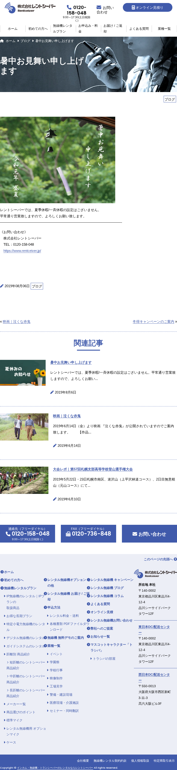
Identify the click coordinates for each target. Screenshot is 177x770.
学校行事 (56, 670)
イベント (56, 654)
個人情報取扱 (140, 760)
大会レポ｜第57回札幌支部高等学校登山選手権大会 (93, 469)
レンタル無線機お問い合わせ (112, 620)
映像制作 (56, 678)
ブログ (25, 41)
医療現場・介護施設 (64, 702)
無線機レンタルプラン (62, 28)
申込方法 (53, 607)
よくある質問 (139, 28)
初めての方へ (38, 28)
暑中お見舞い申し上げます (71, 362)
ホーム (13, 28)
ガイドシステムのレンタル (25, 646)
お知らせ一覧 (100, 636)
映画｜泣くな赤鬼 (16, 321)
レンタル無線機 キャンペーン (112, 580)
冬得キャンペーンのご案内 (153, 321)
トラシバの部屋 (104, 658)
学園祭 (54, 662)
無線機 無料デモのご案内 (65, 637)
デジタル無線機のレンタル (25, 638)
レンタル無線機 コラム (107, 596)
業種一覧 (164, 28)
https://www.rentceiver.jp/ (22, 251)
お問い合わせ (151, 534)
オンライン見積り (149, 7)
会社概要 (83, 760)
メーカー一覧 (16, 704)
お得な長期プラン (19, 616)
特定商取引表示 (164, 760)
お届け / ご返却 (112, 28)
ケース (11, 742)
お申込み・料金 (88, 28)
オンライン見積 (102, 612)
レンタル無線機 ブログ (107, 588)
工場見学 (56, 686)
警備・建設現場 (61, 694)
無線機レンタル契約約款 (110, 760)
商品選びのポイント (20, 712)
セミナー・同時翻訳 (64, 711)
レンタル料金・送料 (64, 616)
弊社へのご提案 (102, 628)
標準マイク (14, 720)
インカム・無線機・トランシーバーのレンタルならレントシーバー (55, 768)
